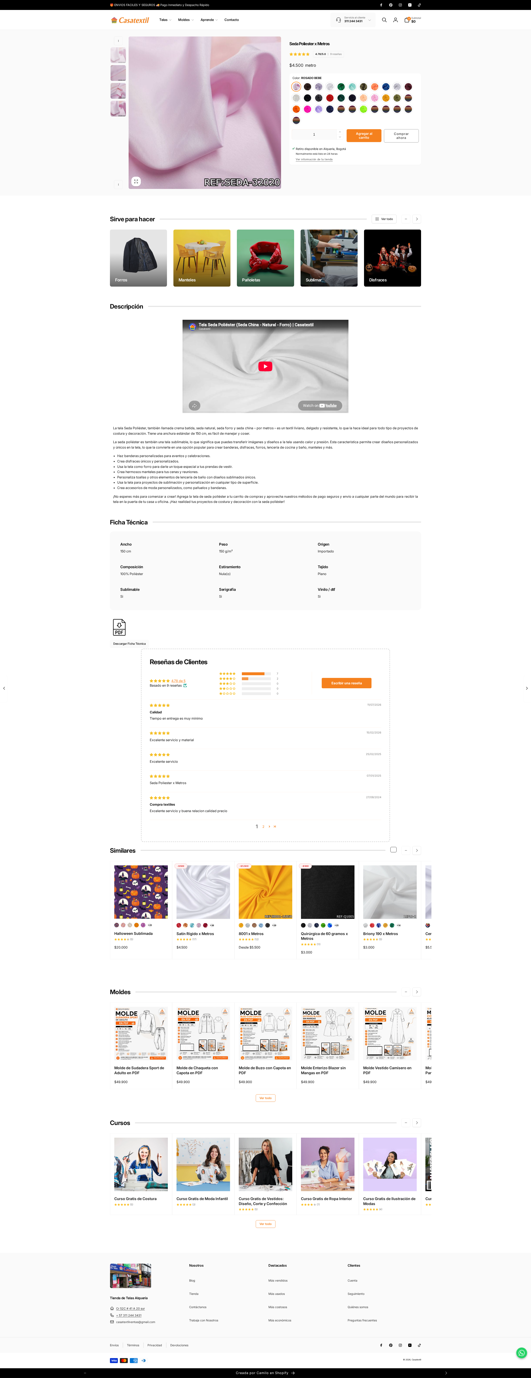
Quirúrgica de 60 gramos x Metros (324, 936)
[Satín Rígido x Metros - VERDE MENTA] (192, 925)
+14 (399, 925)
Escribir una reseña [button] (346, 683)
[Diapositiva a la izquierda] (118, 40)
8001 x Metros (251, 934)
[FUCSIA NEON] (307, 109)
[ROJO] (330, 98)
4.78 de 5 (178, 681)
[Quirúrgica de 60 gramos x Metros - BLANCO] (310, 925)
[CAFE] (307, 87)
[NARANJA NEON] (374, 87)
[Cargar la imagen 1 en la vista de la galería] (118, 55)
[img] (160, 705)
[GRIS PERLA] (397, 87)
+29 (274, 925)
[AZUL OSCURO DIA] (330, 109)
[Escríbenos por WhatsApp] (521, 1353)
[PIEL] (363, 98)
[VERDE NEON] (363, 109)
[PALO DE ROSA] (374, 109)
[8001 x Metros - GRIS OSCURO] (267, 925)
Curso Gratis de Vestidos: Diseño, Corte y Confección (263, 1201)
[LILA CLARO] (318, 87)
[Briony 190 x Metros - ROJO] (372, 925)
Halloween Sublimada (133, 933)
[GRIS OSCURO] (318, 98)
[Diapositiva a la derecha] (118, 184)
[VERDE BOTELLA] (341, 98)
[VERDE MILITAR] (363, 87)
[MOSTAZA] (386, 98)
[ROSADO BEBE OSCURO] (374, 98)
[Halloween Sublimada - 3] (130, 925)
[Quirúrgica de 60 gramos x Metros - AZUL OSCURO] (316, 925)
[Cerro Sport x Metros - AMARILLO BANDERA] (427, 925)
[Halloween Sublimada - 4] (136, 925)
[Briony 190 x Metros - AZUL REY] (378, 925)
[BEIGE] (352, 109)
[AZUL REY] (386, 87)
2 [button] (263, 827)
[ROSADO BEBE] (296, 87)
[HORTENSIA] (408, 98)
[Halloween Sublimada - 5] (143, 925)
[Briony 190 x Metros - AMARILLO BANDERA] (385, 925)
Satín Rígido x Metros (195, 934)
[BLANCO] (330, 87)
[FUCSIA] (397, 109)
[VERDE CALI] (341, 87)
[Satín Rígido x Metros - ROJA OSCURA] (205, 925)
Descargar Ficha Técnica (129, 643)
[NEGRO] (307, 98)
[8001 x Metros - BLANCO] (247, 925)
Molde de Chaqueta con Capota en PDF (197, 1070)
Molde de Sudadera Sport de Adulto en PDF (139, 1070)
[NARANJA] (296, 109)
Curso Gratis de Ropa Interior (326, 1199)
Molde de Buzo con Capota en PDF (265, 1070)
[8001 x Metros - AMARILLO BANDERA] (241, 925)
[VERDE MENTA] (352, 87)
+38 (212, 925)
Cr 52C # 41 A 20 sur (130, 1308)
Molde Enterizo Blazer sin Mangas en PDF (323, 1070)
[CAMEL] (408, 109)
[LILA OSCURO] (318, 109)
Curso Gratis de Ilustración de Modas (389, 1201)
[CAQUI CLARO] (296, 120)
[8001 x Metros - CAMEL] (254, 925)
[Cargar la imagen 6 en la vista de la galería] (118, 73)
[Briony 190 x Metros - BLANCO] (365, 925)
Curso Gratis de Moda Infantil (202, 1199)
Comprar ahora (401, 136)
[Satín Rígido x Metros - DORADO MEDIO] (185, 925)
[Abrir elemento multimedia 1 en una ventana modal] (205, 112)
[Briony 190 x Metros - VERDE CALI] (392, 925)
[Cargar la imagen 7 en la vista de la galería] (118, 91)
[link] (159, 5)
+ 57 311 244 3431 (128, 1315)
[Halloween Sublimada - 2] (123, 925)
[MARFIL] (296, 98)
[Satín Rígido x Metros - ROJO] (179, 925)
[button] (164, 20)
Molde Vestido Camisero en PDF (387, 1070)
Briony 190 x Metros (380, 934)
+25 (150, 925)
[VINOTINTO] (408, 87)
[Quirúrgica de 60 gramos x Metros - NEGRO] (303, 925)
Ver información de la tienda (314, 159)
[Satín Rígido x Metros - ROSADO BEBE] (198, 925)
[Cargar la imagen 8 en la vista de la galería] (118, 109)
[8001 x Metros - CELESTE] (261, 925)
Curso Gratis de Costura (135, 1199)
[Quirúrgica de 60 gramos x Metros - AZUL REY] (330, 925)
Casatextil (416, 1359)
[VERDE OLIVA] (386, 109)
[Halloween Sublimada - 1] (116, 925)
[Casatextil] (130, 1287)
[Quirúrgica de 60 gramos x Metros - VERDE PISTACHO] (323, 925)
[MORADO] (341, 109)
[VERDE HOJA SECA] (397, 98)
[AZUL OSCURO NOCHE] (352, 98)
